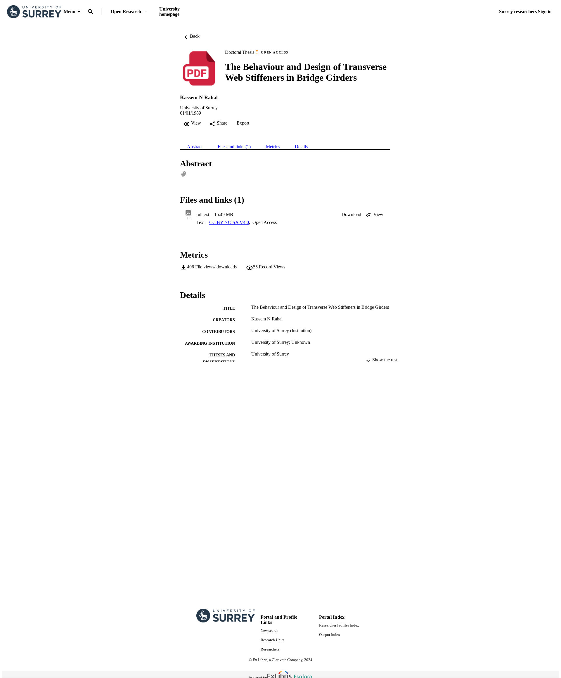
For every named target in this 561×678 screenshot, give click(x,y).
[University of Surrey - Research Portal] (34, 11)
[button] (351, 214)
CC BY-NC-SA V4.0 (229, 222)
